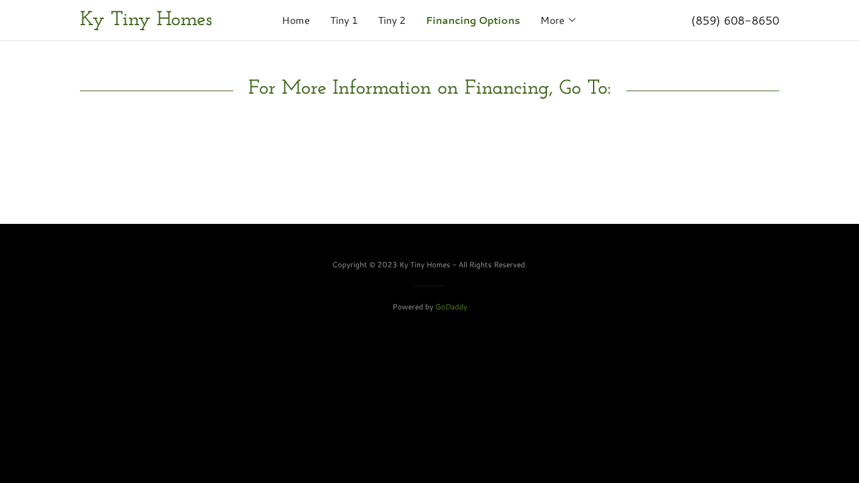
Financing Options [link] (473, 20)
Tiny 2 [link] (392, 20)
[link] (167, 21)
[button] (558, 20)
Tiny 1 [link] (344, 20)
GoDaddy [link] (451, 306)
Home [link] (296, 20)
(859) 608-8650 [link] (735, 20)
